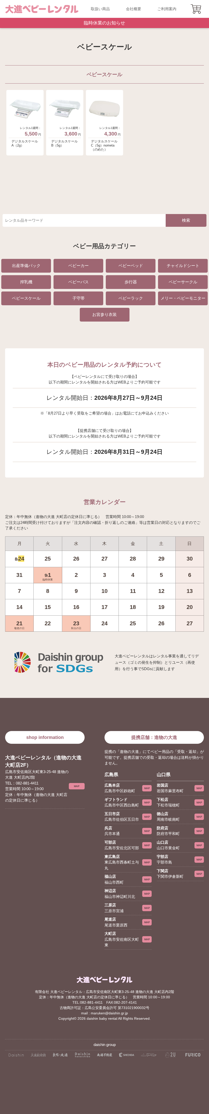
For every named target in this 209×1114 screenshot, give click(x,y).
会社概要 (133, 9)
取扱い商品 (100, 9)
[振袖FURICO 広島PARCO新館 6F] (193, 1057)
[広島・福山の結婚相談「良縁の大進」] (60, 1057)
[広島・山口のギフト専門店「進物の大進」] (16, 1057)
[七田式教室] (126, 1057)
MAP (77, 786)
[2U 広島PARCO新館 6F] (171, 1057)
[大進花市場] (82, 1057)
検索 (186, 220)
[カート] (196, 9)
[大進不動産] (104, 1057)
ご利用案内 (166, 9)
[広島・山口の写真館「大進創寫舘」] (38, 1057)
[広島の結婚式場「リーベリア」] (149, 1057)
